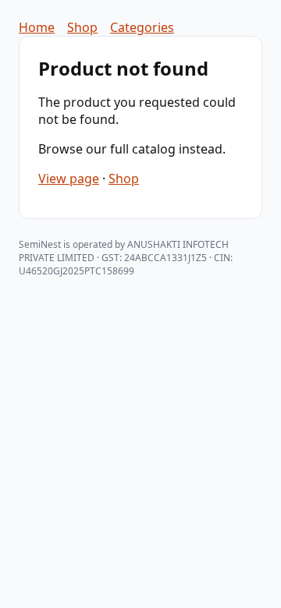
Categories (142, 27)
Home (37, 27)
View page (68, 178)
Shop (82, 27)
